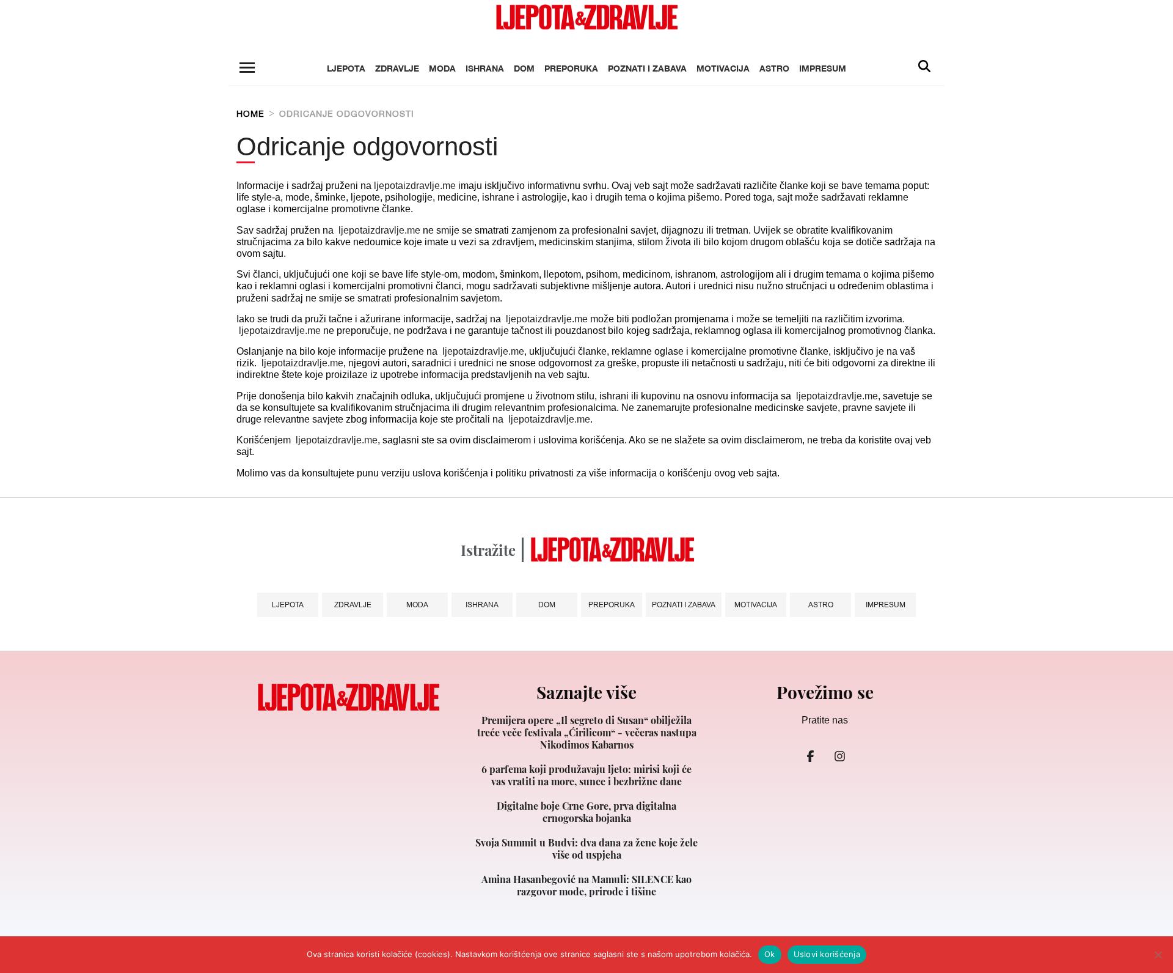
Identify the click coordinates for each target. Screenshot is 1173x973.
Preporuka (571, 68)
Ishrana (485, 68)
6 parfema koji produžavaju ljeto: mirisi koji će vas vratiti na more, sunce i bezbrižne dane (586, 775)
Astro (774, 68)
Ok (769, 954)
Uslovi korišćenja (827, 954)
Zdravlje (397, 68)
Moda (442, 68)
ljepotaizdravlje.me (415, 185)
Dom (524, 68)
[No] (1158, 955)
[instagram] (839, 756)
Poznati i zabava (647, 68)
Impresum (822, 68)
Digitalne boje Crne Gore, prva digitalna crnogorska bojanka (586, 812)
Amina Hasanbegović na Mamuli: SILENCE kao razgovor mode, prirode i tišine (586, 885)
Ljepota (346, 68)
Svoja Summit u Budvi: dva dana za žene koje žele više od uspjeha (586, 849)
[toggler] (246, 67)
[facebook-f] (810, 756)
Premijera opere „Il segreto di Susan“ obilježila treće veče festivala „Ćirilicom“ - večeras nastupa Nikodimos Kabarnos (586, 732)
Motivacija (723, 68)
